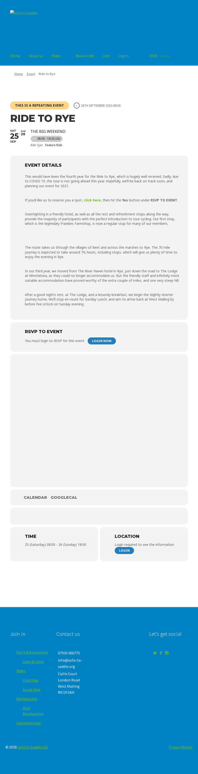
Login (124, 550)
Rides (56, 55)
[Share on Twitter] (99, 516)
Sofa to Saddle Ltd (33, 747)
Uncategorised (28, 722)
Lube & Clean (33, 661)
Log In (123, 55)
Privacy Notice (180, 747)
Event (31, 74)
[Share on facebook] (84, 516)
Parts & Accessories (32, 652)
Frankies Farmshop (76, 223)
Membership (26, 698)
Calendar (35, 497)
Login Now (102, 341)
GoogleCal (64, 497)
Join (106, 55)
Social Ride (32, 689)
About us (36, 55)
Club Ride (30, 680)
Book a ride (85, 55)
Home (15, 55)
